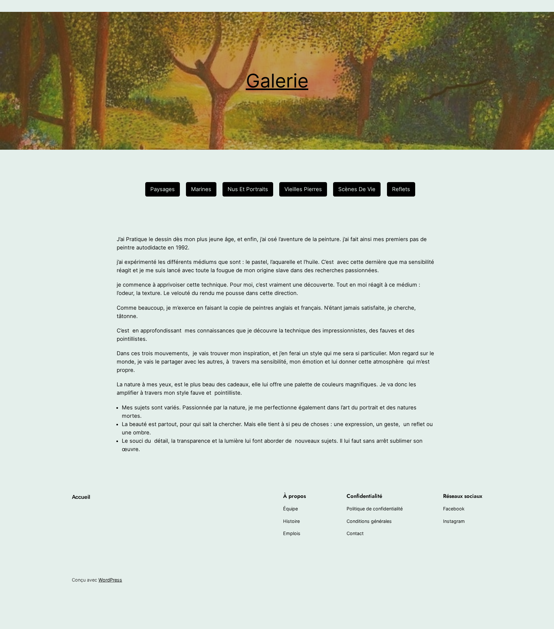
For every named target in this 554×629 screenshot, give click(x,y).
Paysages (162, 189)
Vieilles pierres (303, 189)
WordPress (110, 580)
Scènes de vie (356, 189)
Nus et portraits (248, 189)
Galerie (277, 80)
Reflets (401, 189)
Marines (201, 189)
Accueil (81, 497)
